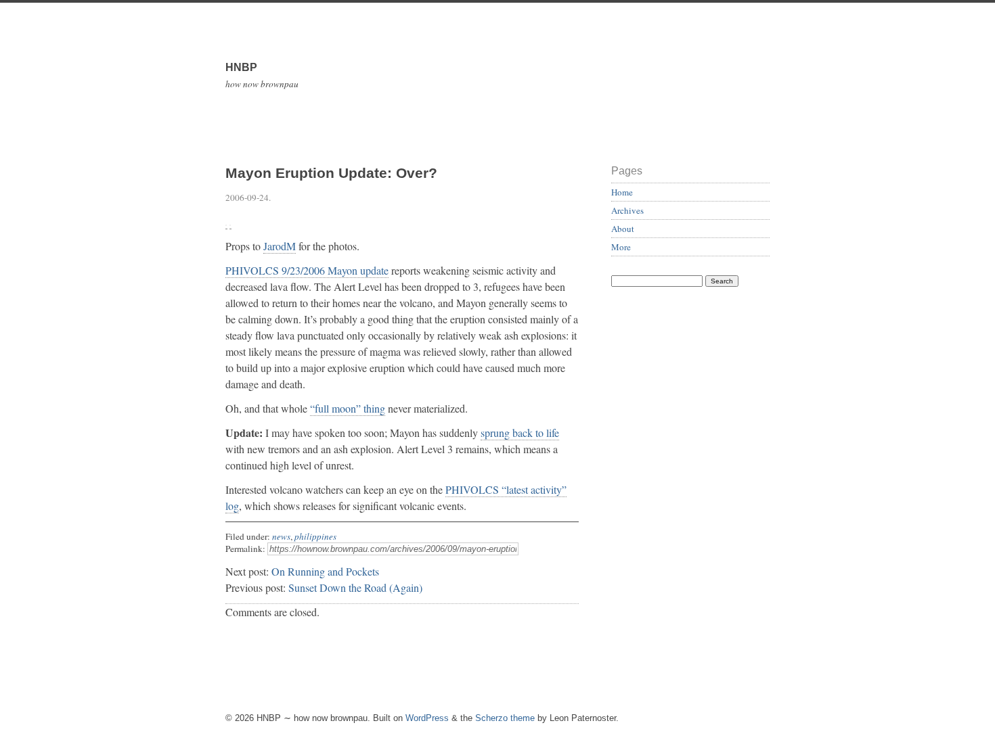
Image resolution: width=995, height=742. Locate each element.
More (621, 247)
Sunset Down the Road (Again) (355, 587)
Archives (627, 210)
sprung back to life (520, 432)
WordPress (427, 718)
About (622, 229)
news (281, 536)
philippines (315, 536)
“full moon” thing (347, 408)
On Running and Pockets (325, 571)
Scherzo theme (505, 718)
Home (622, 192)
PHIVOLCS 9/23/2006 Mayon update (307, 270)
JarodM (279, 246)
